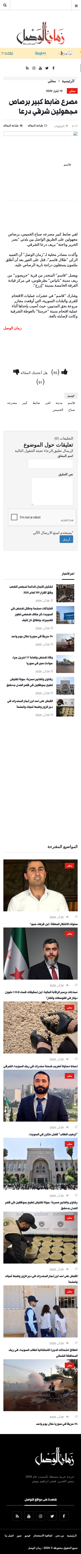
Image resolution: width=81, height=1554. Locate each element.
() (56, 371)
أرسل (66, 539)
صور (19, 1535)
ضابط (36, 402)
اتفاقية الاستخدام (43, 1535)
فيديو (27, 1535)
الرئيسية (68, 80)
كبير (24, 402)
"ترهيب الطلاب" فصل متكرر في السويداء (53, 1135)
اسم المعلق (65, 455)
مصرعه (12, 402)
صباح (71, 409)
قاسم (71, 402)
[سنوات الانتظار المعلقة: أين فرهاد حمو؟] (40, 910)
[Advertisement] (40, 779)
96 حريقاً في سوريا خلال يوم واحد (32, 637)
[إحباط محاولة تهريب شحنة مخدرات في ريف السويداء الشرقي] (40, 1052)
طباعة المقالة (11, 125)
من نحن (59, 1535)
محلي (52, 80)
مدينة (59, 402)
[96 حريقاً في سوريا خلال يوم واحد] (65, 650)
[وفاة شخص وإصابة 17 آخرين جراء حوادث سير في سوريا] (65, 671)
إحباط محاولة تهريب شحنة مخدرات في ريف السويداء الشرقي (40, 1067)
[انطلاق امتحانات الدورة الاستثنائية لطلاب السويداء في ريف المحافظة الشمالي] (40, 1336)
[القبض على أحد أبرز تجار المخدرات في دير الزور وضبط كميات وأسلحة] (65, 715)
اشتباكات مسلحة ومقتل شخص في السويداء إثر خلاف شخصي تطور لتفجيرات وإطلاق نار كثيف (32, 615)
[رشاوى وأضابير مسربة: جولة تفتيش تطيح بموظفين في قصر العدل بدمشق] (65, 693)
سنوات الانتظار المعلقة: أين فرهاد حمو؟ (54, 924)
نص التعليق (65, 474)
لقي (47, 402)
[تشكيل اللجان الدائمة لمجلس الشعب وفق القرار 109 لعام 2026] (65, 601)
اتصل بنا (9, 1535)
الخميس (58, 409)
